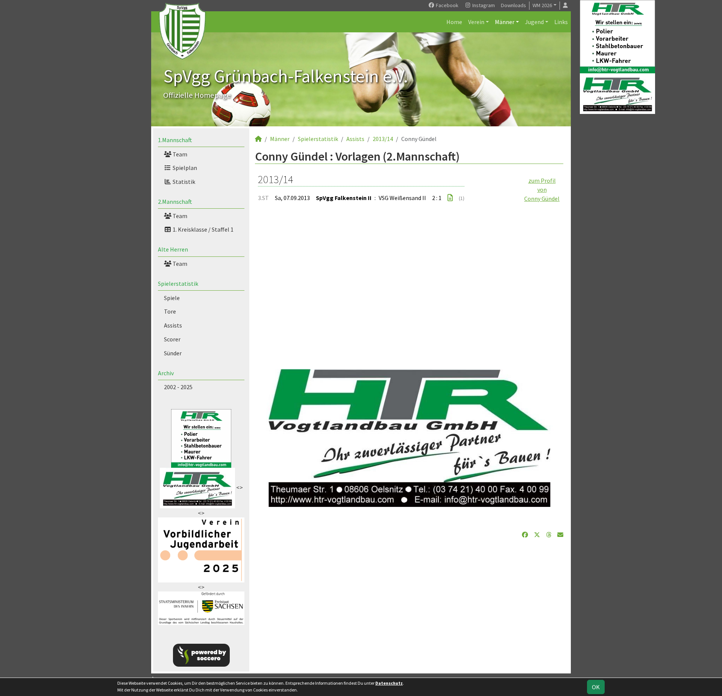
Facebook (446, 5)
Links (561, 22)
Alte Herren (173, 249)
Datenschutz (389, 683)
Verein (476, 22)
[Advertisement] (409, 281)
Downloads (513, 5)
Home (454, 22)
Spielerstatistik (178, 283)
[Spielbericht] (450, 197)
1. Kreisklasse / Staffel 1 (202, 229)
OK (596, 687)
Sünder (173, 353)
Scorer (172, 339)
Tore (170, 311)
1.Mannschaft (175, 140)
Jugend (534, 22)
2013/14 (383, 139)
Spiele (172, 298)
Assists (173, 325)
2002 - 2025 (178, 387)
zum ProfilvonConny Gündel (542, 189)
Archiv (166, 373)
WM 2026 (542, 5)
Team (179, 154)
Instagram (483, 5)
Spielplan (184, 167)
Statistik (183, 181)
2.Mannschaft (175, 201)
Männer (504, 22)
